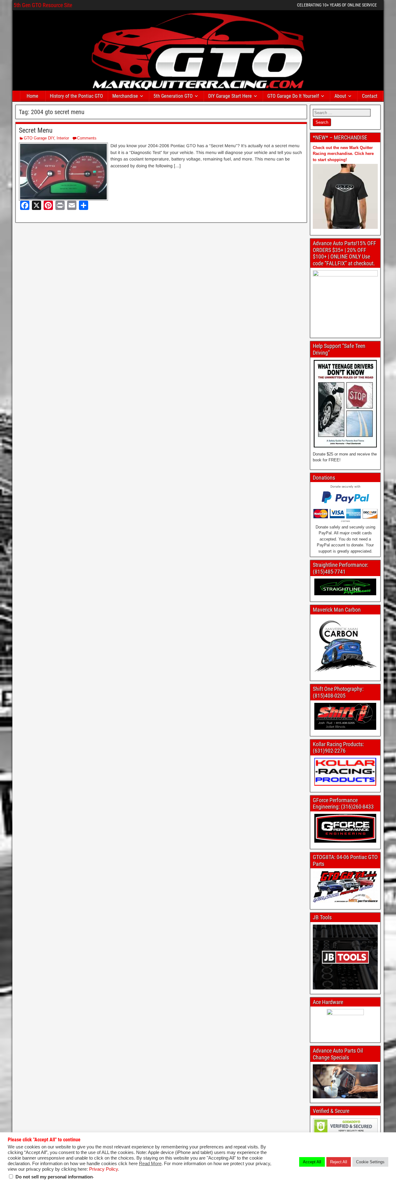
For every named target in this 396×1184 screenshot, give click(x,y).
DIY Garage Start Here (230, 96)
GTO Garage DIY (39, 138)
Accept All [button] (312, 1162)
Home (32, 96)
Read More (150, 1163)
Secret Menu (36, 130)
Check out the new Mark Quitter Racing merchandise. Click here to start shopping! (343, 153)
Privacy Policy (103, 1169)
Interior (63, 138)
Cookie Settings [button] (370, 1162)
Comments (87, 138)
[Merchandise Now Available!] (345, 196)
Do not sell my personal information (54, 1176)
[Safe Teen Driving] (345, 403)
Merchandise (125, 96)
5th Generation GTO (173, 96)
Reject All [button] (338, 1162)
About (340, 96)
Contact (369, 96)
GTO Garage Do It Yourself (293, 96)
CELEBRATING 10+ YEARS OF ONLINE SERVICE (337, 4)
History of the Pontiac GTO (76, 96)
